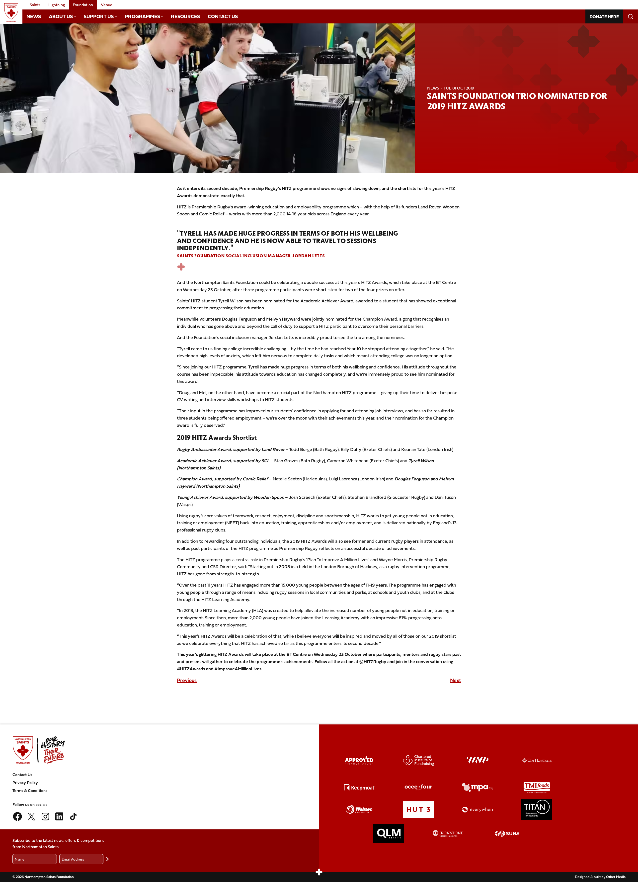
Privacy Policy (25, 783)
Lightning (56, 5)
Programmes (142, 16)
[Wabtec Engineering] (359, 809)
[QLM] (388, 833)
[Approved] (359, 760)
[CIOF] (418, 760)
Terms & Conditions (29, 791)
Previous (187, 680)
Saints (35, 5)
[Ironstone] (448, 833)
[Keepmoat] (359, 787)
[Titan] (536, 809)
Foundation (83, 5)
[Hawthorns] (536, 760)
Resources (185, 16)
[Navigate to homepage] (11, 12)
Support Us (99, 16)
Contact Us (223, 16)
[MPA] (477, 787)
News (33, 16)
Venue (106, 5)
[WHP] (477, 760)
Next (455, 680)
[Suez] (507, 833)
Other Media (616, 876)
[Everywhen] (477, 809)
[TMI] (536, 787)
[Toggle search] (630, 16)
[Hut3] (418, 809)
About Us (61, 16)
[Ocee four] (418, 787)
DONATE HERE (604, 16)
